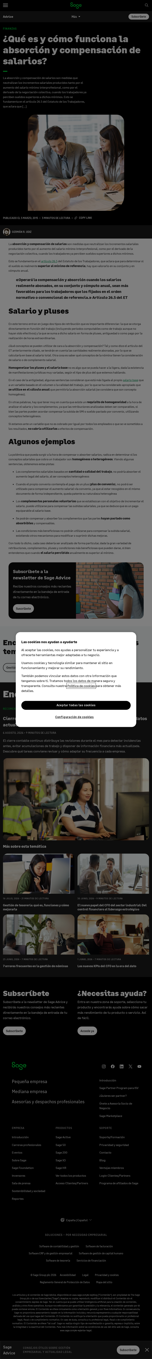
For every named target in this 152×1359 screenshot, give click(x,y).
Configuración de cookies (74, 717)
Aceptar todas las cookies (76, 705)
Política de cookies (81, 686)
